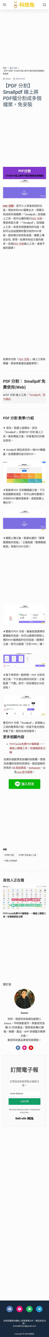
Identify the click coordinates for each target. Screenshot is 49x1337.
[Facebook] (18, 1048)
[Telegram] (39, 1309)
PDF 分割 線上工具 (27, 855)
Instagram (34, 767)
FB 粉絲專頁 (19, 767)
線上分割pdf (10, 861)
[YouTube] (31, 1048)
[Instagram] (24, 1048)
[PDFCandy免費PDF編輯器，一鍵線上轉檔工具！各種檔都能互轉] (24, 897)
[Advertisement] (24, 35)
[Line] (29, 1309)
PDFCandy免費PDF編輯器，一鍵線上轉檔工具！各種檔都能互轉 (27, 748)
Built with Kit (25, 1118)
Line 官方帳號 (24, 772)
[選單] (4, 4)
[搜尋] (44, 4)
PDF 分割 (36, 218)
